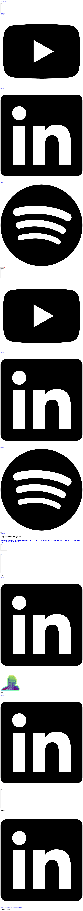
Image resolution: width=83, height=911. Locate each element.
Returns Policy (9, 907)
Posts (2, 13)
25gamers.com (3, 1)
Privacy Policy (3, 907)
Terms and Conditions (17, 907)
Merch (4, 13)
